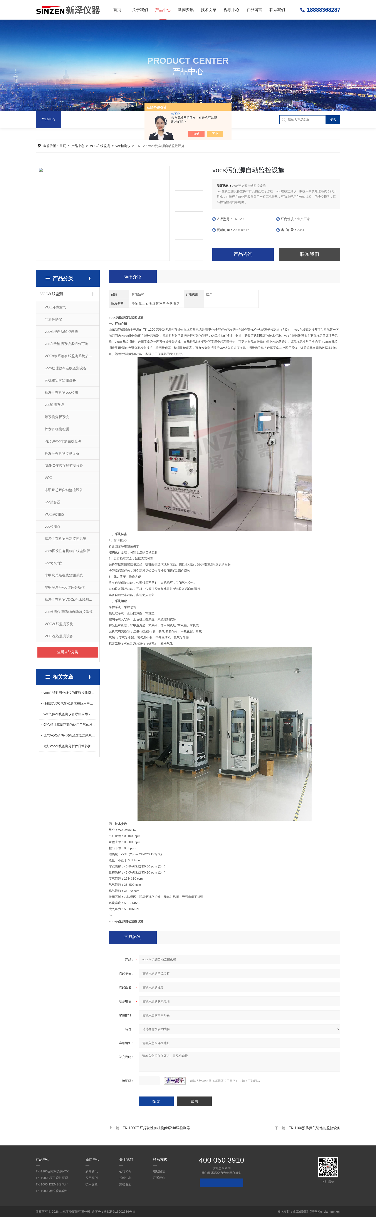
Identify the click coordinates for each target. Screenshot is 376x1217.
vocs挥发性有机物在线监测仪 (67, 551)
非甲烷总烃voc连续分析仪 (65, 587)
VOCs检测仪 (54, 514)
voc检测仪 (123, 146)
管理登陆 (316, 1211)
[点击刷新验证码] (175, 1081)
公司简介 (125, 1171)
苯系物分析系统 (57, 417)
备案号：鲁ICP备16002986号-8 (113, 1211)
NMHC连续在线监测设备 (64, 465)
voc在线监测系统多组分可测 (66, 344)
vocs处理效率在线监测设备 (66, 368)
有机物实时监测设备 (60, 380)
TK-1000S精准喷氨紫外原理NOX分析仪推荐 (52, 1191)
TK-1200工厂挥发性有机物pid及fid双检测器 (156, 1128)
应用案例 (92, 1178)
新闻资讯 (186, 10)
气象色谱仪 (53, 319)
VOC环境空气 (55, 307)
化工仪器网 (300, 1211)
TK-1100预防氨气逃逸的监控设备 (314, 1128)
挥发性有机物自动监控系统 (65, 539)
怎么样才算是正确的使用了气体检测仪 (70, 725)
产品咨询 (243, 254)
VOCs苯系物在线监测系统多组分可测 (72, 356)
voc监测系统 (54, 405)
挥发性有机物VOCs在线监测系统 (70, 599)
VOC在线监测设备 (59, 636)
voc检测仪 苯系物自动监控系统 (69, 612)
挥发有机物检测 (57, 429)
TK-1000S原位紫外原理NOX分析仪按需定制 (52, 1178)
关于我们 (140, 10)
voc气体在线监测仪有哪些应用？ (67, 714)
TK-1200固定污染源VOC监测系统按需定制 (52, 1172)
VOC (48, 478)
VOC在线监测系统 (59, 624)
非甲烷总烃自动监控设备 (64, 490)
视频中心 (231, 10)
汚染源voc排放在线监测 (63, 441)
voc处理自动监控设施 (61, 331)
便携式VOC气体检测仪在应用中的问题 (70, 703)
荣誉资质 (125, 1184)
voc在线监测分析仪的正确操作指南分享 (70, 693)
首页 (117, 10)
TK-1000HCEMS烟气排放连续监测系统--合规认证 (52, 1185)
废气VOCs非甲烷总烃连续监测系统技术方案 (70, 735)
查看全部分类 (67, 652)
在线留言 (254, 10)
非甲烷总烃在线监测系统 (64, 575)
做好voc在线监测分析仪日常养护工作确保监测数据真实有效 (70, 746)
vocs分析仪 (53, 563)
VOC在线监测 (100, 146)
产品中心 (163, 10)
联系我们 (277, 10)
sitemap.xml (332, 1211)
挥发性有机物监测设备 (62, 453)
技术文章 (209, 10)
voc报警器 (52, 502)
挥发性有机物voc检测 (61, 392)
